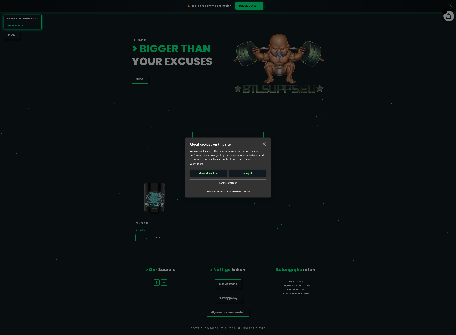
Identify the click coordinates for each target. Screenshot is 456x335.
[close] (264, 144)
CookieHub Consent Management (234, 191)
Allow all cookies (208, 173)
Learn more (196, 163)
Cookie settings (228, 182)
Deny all (248, 173)
